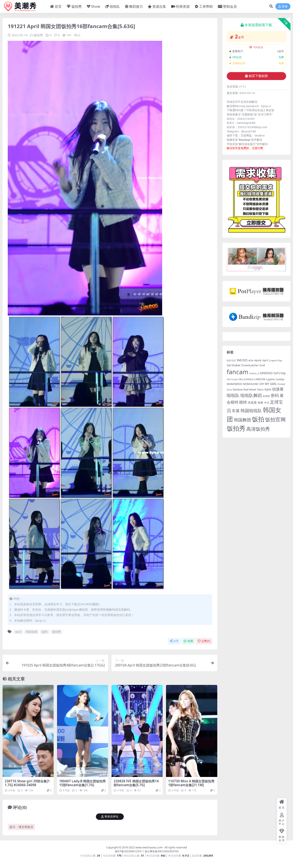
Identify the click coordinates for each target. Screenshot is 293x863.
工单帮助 (206, 6)
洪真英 (252, 402)
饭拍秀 (76, 6)
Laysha (270, 379)
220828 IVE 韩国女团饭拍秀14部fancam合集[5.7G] (136, 783)
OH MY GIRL (268, 384)
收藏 (190, 641)
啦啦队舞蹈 (251, 395)
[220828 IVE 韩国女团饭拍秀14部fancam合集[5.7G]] (137, 731)
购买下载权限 (258, 76)
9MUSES (242, 360)
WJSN (267, 389)
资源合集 (159, 6)
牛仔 (266, 402)
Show (95, 6)
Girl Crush (232, 379)
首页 (58, 6)
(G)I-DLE (231, 360)
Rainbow (238, 389)
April (18, 632)
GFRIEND (266, 373)
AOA (250, 360)
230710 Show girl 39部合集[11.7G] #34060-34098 (27, 783)
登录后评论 (111, 816)
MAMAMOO (234, 384)
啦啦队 (115, 6)
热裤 (260, 402)
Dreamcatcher (250, 365)
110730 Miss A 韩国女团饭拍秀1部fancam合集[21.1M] (191, 783)
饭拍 (44, 632)
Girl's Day (279, 373)
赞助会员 (230, 6)
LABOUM (259, 379)
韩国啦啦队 (251, 410)
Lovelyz (280, 379)
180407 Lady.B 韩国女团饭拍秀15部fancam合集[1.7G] (82, 783)
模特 (243, 402)
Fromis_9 (254, 373)
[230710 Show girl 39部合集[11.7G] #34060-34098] (28, 731)
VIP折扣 (258, 47)
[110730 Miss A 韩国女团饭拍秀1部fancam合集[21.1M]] (191, 731)
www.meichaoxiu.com (148, 847)
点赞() (205, 641)
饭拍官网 (275, 419)
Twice (260, 389)
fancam (237, 372)
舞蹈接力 (136, 6)
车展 (236, 410)
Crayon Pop (275, 360)
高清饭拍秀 (258, 428)
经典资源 (183, 6)
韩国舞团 (242, 420)
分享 (176, 641)
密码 (275, 395)
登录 (285, 6)
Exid (262, 365)
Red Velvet (249, 389)
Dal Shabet (233, 365)
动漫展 (278, 389)
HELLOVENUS (246, 379)
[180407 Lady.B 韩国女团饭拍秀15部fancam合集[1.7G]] (82, 731)
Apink (257, 360)
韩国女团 (31, 632)
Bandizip (244, 140)
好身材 (266, 396)
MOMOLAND (250, 384)
